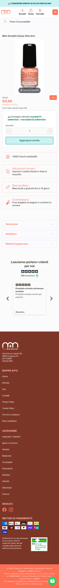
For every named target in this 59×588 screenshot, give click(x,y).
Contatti (5, 395)
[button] (40, 12)
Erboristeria (7, 468)
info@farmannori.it (34, 571)
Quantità (10, 125)
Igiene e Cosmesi (9, 443)
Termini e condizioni (10, 414)
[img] (29, 271)
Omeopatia (7, 462)
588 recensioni (28, 275)
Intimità (5, 481)
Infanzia (5, 449)
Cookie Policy (8, 408)
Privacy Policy (8, 402)
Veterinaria (7, 488)
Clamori (5, 494)
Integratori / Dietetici (11, 436)
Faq (4, 389)
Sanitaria (6, 475)
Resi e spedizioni (9, 421)
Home (5, 376)
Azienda (5, 383)
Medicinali (6, 456)
